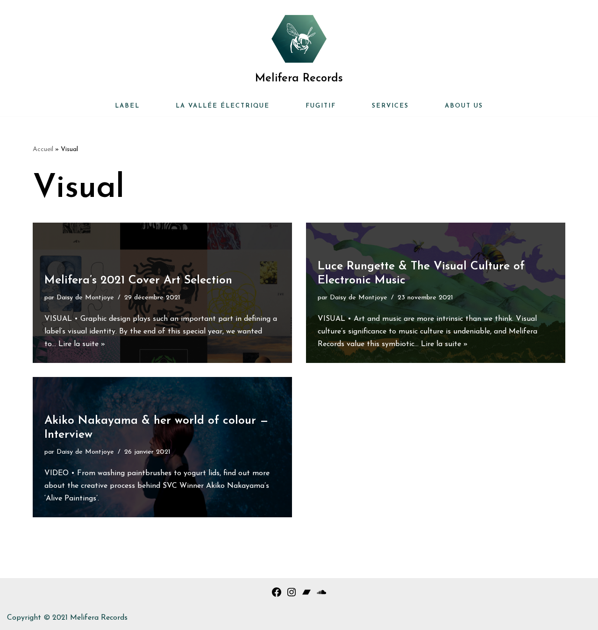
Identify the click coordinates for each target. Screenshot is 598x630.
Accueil (43, 149)
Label (127, 106)
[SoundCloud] (321, 596)
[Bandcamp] (306, 596)
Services (390, 106)
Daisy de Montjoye (85, 297)
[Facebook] (276, 596)
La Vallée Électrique (223, 106)
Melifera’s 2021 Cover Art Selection (138, 280)
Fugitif (321, 106)
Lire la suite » (81, 344)
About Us (464, 106)
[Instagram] (291, 596)
